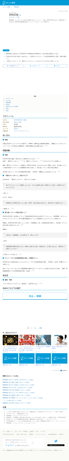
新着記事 (25, 431)
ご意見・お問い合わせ (21, 434)
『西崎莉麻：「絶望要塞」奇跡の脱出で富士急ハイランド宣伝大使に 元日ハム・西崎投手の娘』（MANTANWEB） (36, 417)
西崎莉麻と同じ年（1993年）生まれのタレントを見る (18, 379)
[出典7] (40, 283)
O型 (20, 122)
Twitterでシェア (36, 65)
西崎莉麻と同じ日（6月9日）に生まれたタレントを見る (18, 385)
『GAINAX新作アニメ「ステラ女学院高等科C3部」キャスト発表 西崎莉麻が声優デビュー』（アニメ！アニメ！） (35, 421)
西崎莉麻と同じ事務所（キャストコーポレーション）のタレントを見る (23, 398)
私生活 (8, 104)
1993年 (16, 120)
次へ (35, 328)
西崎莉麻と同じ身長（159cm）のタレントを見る (16, 403)
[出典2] (37, 158)
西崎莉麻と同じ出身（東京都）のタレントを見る (16, 390)
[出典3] (41, 160)
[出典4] (20, 254)
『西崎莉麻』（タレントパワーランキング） (17, 415)
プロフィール (9, 98)
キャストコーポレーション (21, 131)
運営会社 (61, 434)
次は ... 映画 (35, 296)
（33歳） (24, 120)
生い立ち (8, 100)
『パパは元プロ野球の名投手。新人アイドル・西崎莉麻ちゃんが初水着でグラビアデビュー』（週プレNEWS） (34, 411)
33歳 (20, 15)
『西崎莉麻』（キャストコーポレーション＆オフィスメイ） (21, 423)
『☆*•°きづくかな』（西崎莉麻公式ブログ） (17, 413)
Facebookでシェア (14, 65)
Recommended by (56, 370)
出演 (7, 108)
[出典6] (33, 270)
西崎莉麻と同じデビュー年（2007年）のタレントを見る (18, 392)
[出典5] (21, 224)
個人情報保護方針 (52, 434)
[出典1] (46, 145)
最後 (40, 328)
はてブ (58, 65)
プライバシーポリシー (40, 434)
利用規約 (31, 434)
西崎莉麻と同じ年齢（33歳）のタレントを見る (16, 382)
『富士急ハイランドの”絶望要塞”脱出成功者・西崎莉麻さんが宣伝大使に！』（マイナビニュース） (31, 419)
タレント (15, 17)
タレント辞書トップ (7, 431)
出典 (7, 110)
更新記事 (32, 431)
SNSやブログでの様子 (12, 106)
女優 (18, 17)
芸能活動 (8, 102)
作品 (37, 431)
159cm (16, 122)
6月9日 (20, 120)
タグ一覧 (42, 431)
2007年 (16, 128)
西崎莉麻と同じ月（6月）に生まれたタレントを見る (17, 387)
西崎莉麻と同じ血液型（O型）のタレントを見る (16, 395)
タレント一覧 (18, 431)
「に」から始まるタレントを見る (12, 400)
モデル (10, 17)
